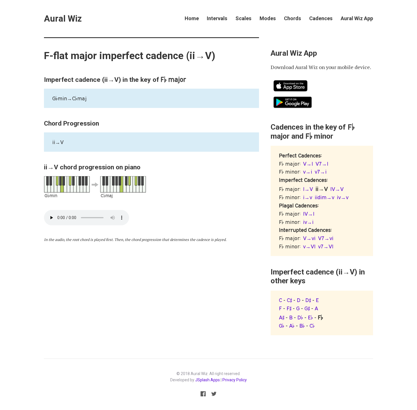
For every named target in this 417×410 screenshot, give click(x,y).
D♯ (308, 300)
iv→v (342, 197)
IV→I (308, 214)
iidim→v (324, 197)
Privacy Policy (234, 380)
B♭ (302, 325)
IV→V (337, 189)
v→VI (309, 246)
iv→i (308, 222)
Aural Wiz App (357, 18)
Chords (292, 18)
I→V (308, 189)
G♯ (307, 308)
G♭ (281, 325)
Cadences (320, 18)
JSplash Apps (207, 380)
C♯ (289, 300)
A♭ (291, 325)
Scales (243, 18)
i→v (307, 197)
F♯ (289, 308)
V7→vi (325, 238)
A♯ (281, 317)
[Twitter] (213, 394)
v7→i (321, 171)
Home (192, 18)
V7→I (321, 164)
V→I (308, 164)
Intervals (217, 18)
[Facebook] (203, 394)
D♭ (300, 317)
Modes (268, 18)
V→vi (309, 238)
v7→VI (325, 246)
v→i (307, 171)
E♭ (310, 317)
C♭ (312, 325)
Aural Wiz (63, 18)
